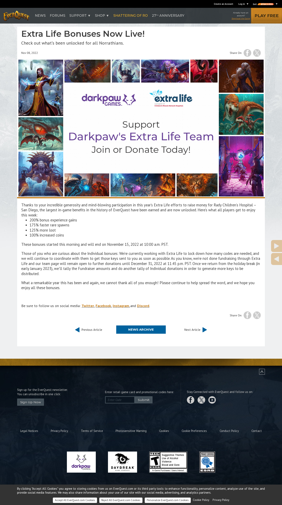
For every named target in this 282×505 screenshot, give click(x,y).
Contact (256, 431)
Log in (241, 3)
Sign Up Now (30, 402)
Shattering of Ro (130, 16)
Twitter (88, 305)
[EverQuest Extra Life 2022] (256, 259)
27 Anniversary (168, 16)
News (40, 16)
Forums (57, 16)
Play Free (267, 15)
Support (78, 16)
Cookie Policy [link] (201, 500)
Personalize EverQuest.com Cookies (168, 500)
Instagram (121, 305)
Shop (100, 16)
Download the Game (241, 18)
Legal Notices (29, 431)
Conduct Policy (229, 431)
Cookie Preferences (194, 431)
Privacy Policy (59, 431)
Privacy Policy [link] (221, 500)
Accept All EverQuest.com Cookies (75, 500)
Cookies (164, 431)
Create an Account (223, 3)
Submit (143, 400)
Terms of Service (92, 431)
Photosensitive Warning (131, 431)
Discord (143, 305)
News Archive (141, 329)
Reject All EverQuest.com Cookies (120, 500)
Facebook (103, 305)
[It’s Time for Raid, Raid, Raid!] (256, 246)
